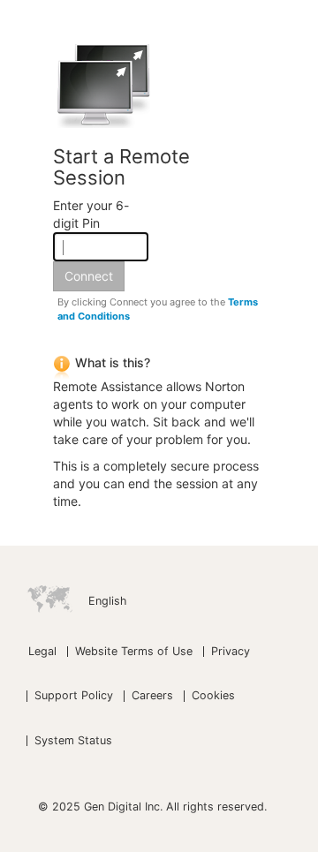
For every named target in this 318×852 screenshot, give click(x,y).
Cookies (213, 695)
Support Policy (73, 695)
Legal (42, 651)
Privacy (230, 651)
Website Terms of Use (134, 651)
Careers (152, 695)
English (107, 600)
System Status (73, 740)
